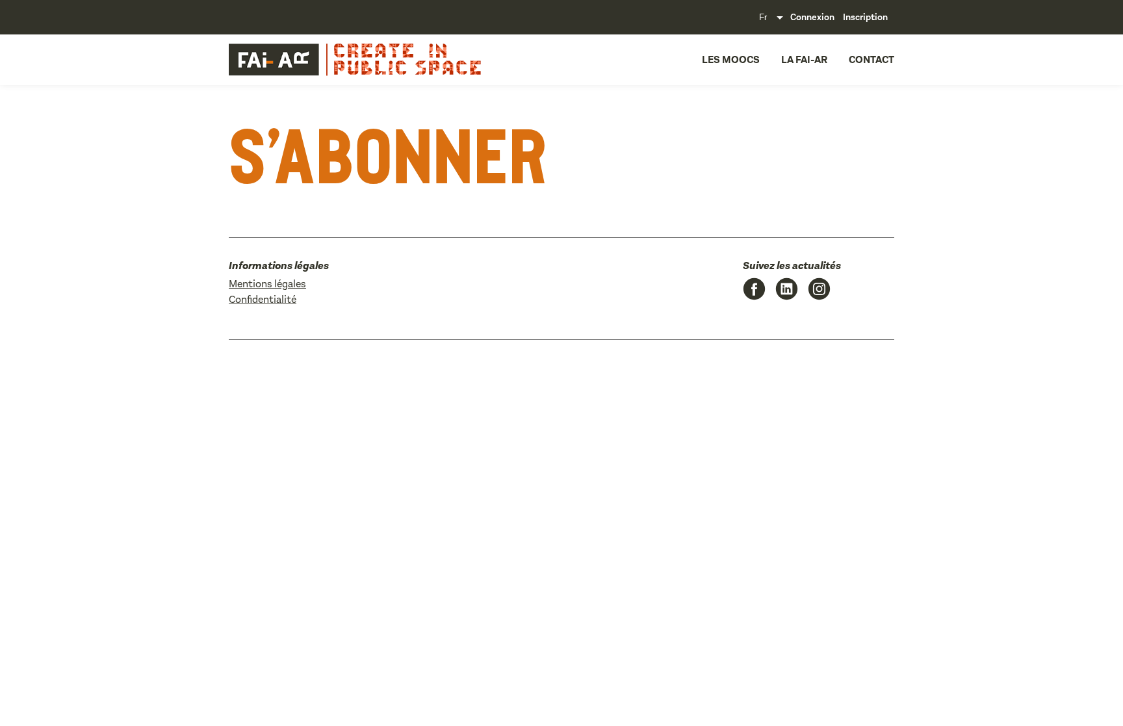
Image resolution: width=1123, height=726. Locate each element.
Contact (871, 59)
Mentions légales (267, 284)
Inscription (865, 17)
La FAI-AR (804, 59)
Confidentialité (262, 299)
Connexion (812, 17)
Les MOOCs (731, 59)
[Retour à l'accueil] (318, 60)
